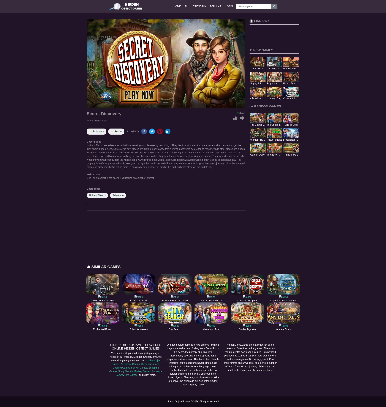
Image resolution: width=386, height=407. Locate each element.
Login (229, 6)
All (187, 6)
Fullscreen (98, 131)
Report (118, 131)
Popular (215, 6)
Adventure (118, 195)
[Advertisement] (193, 240)
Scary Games (125, 371)
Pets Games (131, 375)
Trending (199, 6)
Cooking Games (121, 367)
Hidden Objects (97, 195)
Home (177, 6)
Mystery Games (142, 371)
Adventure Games (130, 364)
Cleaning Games (150, 364)
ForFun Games (139, 367)
